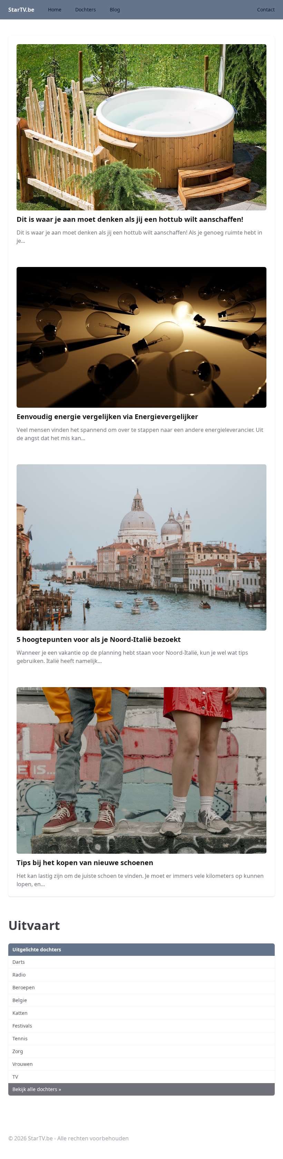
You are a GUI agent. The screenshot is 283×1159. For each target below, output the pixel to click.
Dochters (85, 9)
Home (54, 9)
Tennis (20, 1038)
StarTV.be (21, 9)
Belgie (19, 1000)
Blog (115, 9)
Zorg (17, 1051)
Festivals (22, 1025)
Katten (20, 1013)
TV (15, 1076)
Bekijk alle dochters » (36, 1089)
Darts (18, 962)
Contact (266, 9)
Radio (19, 974)
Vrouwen (22, 1064)
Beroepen (23, 987)
